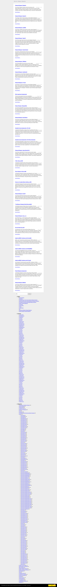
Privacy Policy (21, 305)
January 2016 (21, 362)
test (19, 309)
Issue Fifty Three (23, 440)
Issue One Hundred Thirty (25, 490)
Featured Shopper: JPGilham (20, 61)
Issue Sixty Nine (23, 530)
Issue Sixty (22, 525)
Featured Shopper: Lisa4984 (20, 27)
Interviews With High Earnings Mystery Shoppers (27, 413)
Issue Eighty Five (23, 419)
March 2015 (21, 373)
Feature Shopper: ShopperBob (21, 105)
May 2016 (20, 357)
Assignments (21, 407)
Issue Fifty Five (23, 433)
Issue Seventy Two (24, 522)
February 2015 (21, 374)
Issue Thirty (23, 539)
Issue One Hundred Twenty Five (26, 499)
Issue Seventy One (24, 517)
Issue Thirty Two (23, 549)
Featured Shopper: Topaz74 (20, 38)
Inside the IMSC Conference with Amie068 (23, 238)
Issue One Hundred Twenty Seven (26, 504)
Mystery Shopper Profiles (23, 568)
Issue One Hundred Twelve (25, 496)
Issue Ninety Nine (24, 464)
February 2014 (21, 388)
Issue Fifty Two (23, 441)
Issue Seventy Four (24, 515)
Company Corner (22, 408)
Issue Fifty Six (23, 438)
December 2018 (21, 323)
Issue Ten (22, 537)
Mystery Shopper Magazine (23, 303)
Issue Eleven (23, 428)
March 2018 (21, 333)
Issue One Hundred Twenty (25, 497)
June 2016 (20, 356)
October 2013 (21, 392)
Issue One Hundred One (25, 482)
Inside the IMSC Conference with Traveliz (23, 260)
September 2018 (21, 327)
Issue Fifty (22, 431)
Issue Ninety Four (23, 463)
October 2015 (21, 365)
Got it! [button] (52, 585)
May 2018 (20, 331)
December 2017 (21, 337)
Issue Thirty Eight (23, 540)
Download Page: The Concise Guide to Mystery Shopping (28, 299)
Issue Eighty (23, 417)
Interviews (20, 411)
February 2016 (21, 361)
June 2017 (20, 344)
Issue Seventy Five (24, 514)
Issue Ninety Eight (24, 461)
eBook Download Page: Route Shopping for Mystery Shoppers (29, 301)
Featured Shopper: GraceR (20, 193)
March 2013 (21, 400)
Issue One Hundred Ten (24, 488)
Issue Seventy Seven (24, 519)
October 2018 (21, 326)
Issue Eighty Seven (24, 424)
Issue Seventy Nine (24, 516)
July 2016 (20, 355)
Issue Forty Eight (23, 443)
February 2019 (21, 321)
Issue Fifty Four (23, 434)
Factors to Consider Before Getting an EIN (23, 182)
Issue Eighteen (23, 416)
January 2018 (21, 336)
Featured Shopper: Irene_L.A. (20, 215)
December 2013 (21, 390)
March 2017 (21, 346)
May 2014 (20, 384)
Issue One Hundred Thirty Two (26, 494)
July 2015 (20, 368)
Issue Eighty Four (23, 420)
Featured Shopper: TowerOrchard (21, 49)
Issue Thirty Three (24, 548)
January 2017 (21, 348)
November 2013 (21, 391)
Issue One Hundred (24, 471)
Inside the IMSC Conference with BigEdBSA (23, 248)
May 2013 (20, 398)
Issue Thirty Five (23, 541)
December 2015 (21, 363)
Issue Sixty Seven (24, 532)
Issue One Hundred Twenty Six (26, 505)
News (20, 572)
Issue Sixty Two (23, 535)
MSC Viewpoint (21, 567)
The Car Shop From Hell (19, 227)
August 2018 (21, 328)
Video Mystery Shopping (23, 581)
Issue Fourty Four (23, 455)
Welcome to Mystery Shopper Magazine (25, 310)
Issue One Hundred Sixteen (25, 487)
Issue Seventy (23, 512)
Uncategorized (21, 579)
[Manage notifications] (54, 584)
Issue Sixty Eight (23, 526)
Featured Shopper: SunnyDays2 (21, 117)
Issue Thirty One (23, 544)
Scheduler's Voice (22, 573)
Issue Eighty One (23, 423)
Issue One (22, 470)
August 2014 (21, 381)
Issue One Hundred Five (25, 477)
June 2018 (20, 330)
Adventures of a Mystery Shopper (24, 405)
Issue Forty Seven (24, 448)
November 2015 (21, 364)
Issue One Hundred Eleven (25, 475)
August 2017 (21, 341)
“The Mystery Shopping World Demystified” (23, 204)
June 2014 (20, 383)
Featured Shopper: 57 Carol (20, 82)
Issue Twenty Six (23, 560)
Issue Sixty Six (23, 533)
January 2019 (21, 322)
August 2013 (21, 394)
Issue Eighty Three (24, 426)
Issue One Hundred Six (24, 486)
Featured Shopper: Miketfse (20, 282)
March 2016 (21, 359)
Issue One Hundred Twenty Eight (26, 498)
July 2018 (20, 329)
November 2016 (21, 350)
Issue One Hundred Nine (25, 480)
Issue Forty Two (23, 451)
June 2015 (20, 370)
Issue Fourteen (23, 453)
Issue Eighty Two (23, 427)
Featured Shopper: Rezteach (20, 5)
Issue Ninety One (23, 466)
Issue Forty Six (23, 449)
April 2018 (20, 332)
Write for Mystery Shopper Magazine (25, 311)
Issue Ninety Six (23, 468)
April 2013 (20, 399)
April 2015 (20, 372)
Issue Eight (22, 415)
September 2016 (21, 353)
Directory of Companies (23, 409)
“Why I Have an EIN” (19, 160)
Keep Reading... (17, 12)
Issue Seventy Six (24, 520)
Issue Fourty (23, 454)
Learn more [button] (29, 585)
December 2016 (21, 349)
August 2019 (21, 317)
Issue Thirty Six (23, 547)
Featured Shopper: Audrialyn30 (21, 72)
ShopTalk (20, 576)
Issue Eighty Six (23, 425)
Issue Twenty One (24, 558)
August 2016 (21, 354)
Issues (20, 414)
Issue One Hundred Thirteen (25, 489)
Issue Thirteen (23, 538)
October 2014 (21, 379)
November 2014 (21, 377)
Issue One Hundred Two (25, 508)
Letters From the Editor (22, 565)
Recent (20, 306)
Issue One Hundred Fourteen (25, 479)
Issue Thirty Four (23, 542)
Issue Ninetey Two (24, 459)
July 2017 (20, 342)
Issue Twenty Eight (24, 553)
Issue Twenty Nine (24, 557)
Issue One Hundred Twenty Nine (26, 502)
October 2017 (21, 339)
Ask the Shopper (21, 406)
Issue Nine (22, 457)
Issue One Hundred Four (25, 478)
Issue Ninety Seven (24, 467)
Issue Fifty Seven (23, 437)
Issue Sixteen (23, 524)
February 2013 (21, 401)
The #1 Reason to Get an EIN (20, 171)
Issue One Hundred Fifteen (25, 476)
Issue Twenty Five (24, 555)
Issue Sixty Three (23, 534)
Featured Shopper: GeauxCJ (20, 16)
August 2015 (21, 367)
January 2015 (21, 375)
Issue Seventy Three (24, 521)
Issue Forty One (23, 446)
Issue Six (22, 523)
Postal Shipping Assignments (21, 270)
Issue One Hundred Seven (25, 484)
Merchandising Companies (23, 566)
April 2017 (20, 345)
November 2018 (21, 324)
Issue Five (22, 442)
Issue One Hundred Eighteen (25, 473)
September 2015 (21, 366)
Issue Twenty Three (24, 561)
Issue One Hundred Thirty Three (26, 493)
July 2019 (20, 318)
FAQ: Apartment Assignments (21, 94)
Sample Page (21, 307)
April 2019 (20, 320)
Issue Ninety (23, 460)
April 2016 (20, 358)
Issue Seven (23, 510)
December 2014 (21, 376)
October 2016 (21, 352)
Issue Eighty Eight (24, 418)
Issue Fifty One (23, 436)
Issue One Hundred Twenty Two (26, 507)
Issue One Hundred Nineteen (25, 481)
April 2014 (20, 385)
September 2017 (21, 340)
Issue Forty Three (23, 450)
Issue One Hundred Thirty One (26, 491)
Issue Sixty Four (23, 529)
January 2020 (21, 314)
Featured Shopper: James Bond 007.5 (22, 150)
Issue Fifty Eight (23, 432)
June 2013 (20, 397)
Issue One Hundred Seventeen (26, 485)
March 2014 (21, 386)
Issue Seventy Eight (24, 513)
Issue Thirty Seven (24, 546)
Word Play (20, 582)
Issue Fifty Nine (23, 435)
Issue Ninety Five (23, 462)
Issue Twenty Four (24, 556)
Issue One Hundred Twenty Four (26, 501)
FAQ (20, 410)
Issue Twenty (23, 552)
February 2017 (21, 347)
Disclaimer (21, 298)
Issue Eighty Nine (23, 422)
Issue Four (22, 452)
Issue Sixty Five (23, 528)
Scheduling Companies (23, 574)
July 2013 (20, 395)
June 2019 (20, 319)
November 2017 (21, 338)
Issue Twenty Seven (24, 559)
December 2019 (21, 315)
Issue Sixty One (23, 531)
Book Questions (21, 297)
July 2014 (20, 382)
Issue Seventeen (23, 511)
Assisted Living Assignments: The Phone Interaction (25, 139)
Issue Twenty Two (23, 563)
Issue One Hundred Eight (25, 472)
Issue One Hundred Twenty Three (26, 506)
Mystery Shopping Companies (24, 569)
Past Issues (21, 304)
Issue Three (23, 550)
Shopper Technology (22, 575)
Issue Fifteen (23, 429)
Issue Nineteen (23, 458)
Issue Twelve (23, 551)
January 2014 (21, 389)
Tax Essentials (21, 578)
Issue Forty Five (23, 444)
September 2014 (21, 380)
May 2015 (20, 371)
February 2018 (21, 335)
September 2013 (21, 393)
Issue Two (22, 564)
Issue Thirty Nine (23, 543)
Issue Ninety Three (24, 469)
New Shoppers (21, 570)
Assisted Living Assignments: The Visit (22, 128)
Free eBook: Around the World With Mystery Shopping (27, 302)
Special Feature (21, 577)
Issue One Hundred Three (25, 495)
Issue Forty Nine (23, 445)
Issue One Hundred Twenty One (26, 503)
